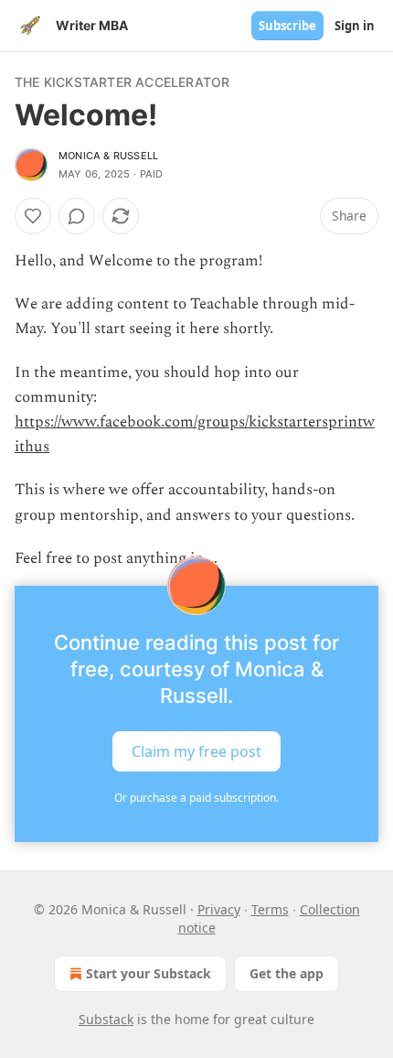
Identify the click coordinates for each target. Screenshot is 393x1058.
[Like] (33, 216)
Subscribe (287, 25)
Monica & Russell (108, 155)
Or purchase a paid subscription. (196, 797)
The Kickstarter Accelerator (122, 82)
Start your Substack (148, 973)
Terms (270, 909)
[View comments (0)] (76, 216)
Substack (106, 1019)
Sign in (355, 25)
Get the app (287, 973)
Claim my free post (196, 751)
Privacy (218, 909)
